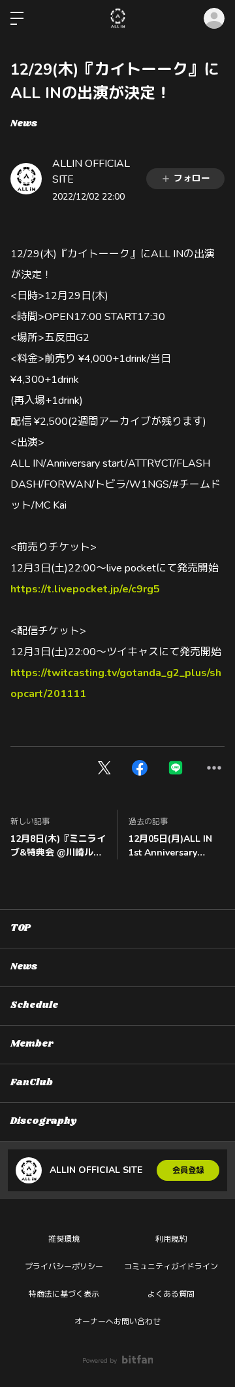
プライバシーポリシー (64, 1266)
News (23, 123)
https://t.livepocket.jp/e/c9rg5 (85, 589)
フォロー (192, 178)
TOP (20, 928)
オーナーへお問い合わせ (117, 1321)
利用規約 (171, 1239)
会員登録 (188, 1170)
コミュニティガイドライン (171, 1266)
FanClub (31, 1082)
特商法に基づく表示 (64, 1294)
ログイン (214, 18)
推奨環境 (64, 1239)
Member (31, 1044)
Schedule (34, 1005)
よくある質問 (171, 1294)
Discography (43, 1121)
